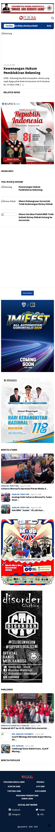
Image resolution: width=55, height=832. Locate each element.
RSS (42, 814)
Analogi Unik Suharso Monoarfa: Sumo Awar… (32, 498)
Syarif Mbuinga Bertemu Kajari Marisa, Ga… (32, 738)
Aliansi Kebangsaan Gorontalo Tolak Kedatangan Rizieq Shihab (36, 203)
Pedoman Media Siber (14, 782)
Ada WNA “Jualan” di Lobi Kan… (28, 510)
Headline (5, 486)
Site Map (40, 786)
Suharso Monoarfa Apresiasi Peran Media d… (24, 488)
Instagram (16, 814)
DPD (13, 734)
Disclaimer (40, 791)
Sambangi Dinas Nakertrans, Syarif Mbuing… (30, 750)
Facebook (16, 810)
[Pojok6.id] (27, 17)
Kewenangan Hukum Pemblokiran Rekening (22, 70)
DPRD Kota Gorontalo (11, 726)
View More (27, 293)
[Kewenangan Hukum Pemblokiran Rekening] (27, 46)
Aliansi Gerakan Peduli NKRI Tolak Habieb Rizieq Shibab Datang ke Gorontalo (36, 217)
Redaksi (40, 782)
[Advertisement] (27, 257)
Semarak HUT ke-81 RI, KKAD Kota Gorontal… (25, 728)
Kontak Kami (14, 786)
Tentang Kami (14, 791)
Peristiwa (14, 486)
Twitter (42, 810)
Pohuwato (28, 734)
